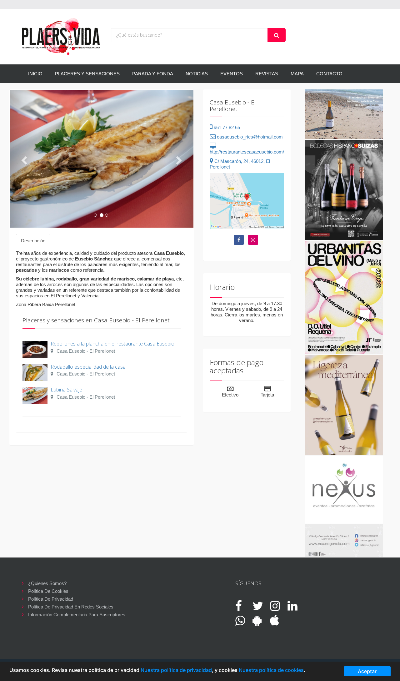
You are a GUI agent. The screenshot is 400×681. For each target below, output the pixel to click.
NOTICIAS (197, 73)
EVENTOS (231, 73)
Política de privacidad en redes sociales (70, 606)
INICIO (35, 73)
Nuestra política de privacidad (176, 670)
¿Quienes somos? (47, 583)
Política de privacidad (50, 599)
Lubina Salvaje (66, 389)
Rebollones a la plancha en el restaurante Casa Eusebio (112, 343)
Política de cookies (48, 591)
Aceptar (367, 671)
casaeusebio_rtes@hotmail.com (249, 136)
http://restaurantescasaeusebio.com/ (247, 151)
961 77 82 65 (226, 127)
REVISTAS (266, 73)
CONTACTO (329, 73)
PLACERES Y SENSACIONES (87, 73)
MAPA (297, 73)
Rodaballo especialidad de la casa (88, 366)
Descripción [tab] (33, 240)
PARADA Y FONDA (152, 73)
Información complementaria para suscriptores (76, 614)
